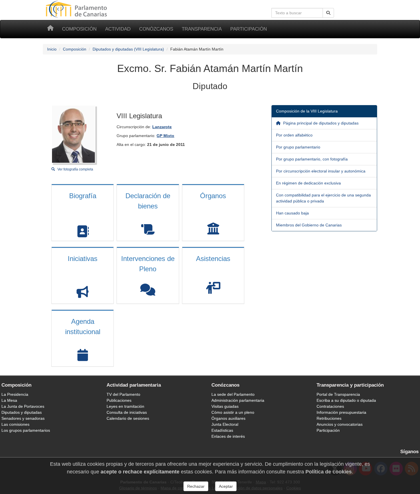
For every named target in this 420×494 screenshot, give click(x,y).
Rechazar (196, 486)
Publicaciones (119, 400)
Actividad (118, 29)
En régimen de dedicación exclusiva (308, 183)
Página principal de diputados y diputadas (320, 123)
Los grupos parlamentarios (25, 430)
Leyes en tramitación (125, 406)
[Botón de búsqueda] (328, 13)
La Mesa (9, 400)
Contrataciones (330, 406)
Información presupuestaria (341, 412)
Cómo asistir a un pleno (232, 412)
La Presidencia (14, 394)
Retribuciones (329, 418)
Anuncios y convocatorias (340, 424)
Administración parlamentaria (237, 400)
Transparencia (202, 29)
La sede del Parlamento (233, 394)
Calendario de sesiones (128, 418)
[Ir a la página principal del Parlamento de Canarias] (77, 9)
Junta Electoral (224, 424)
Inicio (52, 49)
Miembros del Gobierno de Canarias (309, 225)
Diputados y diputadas (21, 412)
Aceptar (226, 486)
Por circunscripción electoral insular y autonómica (320, 171)
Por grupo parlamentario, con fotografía (312, 159)
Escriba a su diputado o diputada (346, 400)
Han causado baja (292, 213)
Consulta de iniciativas (127, 412)
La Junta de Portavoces (22, 406)
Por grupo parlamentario (298, 147)
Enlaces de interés (228, 436)
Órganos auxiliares (228, 418)
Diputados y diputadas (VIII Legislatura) (128, 49)
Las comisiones (15, 424)
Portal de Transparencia (338, 394)
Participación (248, 29)
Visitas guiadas (225, 406)
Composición (79, 29)
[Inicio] (50, 29)
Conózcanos (156, 29)
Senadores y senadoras (23, 418)
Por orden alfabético (294, 135)
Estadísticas (222, 430)
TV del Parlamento (123, 394)
